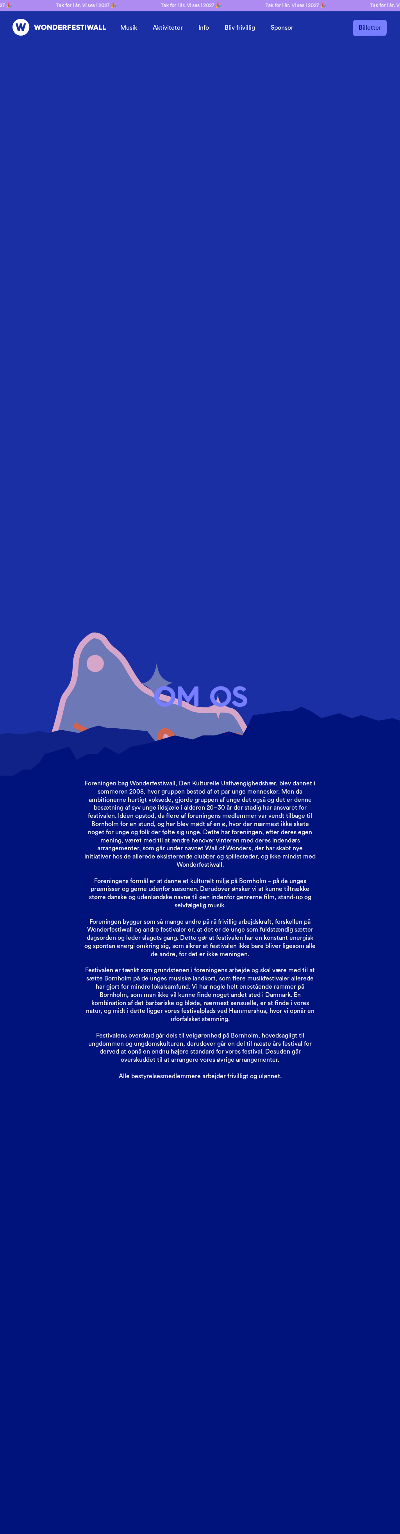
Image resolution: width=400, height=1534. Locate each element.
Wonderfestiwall (152, 783)
